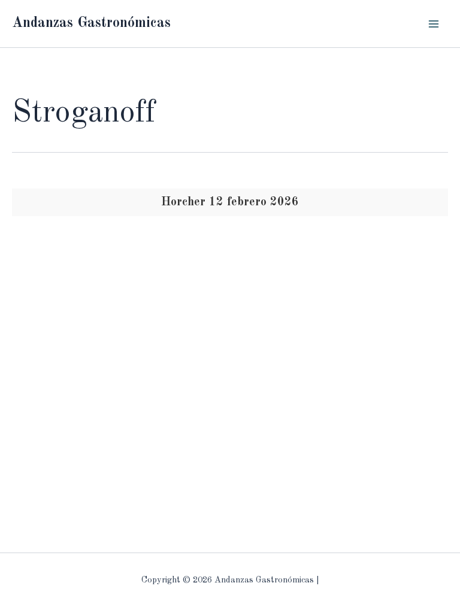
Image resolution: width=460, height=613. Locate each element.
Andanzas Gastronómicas (91, 23)
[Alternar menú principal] (434, 24)
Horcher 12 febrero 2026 (230, 202)
